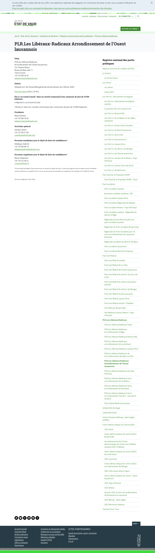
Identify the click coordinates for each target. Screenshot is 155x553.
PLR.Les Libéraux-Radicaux (106, 36)
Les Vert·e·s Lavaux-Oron (114, 144)
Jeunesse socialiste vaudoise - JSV (118, 193)
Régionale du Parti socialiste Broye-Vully (121, 227)
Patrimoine (73, 538)
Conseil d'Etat (20, 531)
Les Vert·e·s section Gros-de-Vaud (118, 165)
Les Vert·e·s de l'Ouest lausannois (118, 153)
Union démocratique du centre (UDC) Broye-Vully (120, 435)
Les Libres (107, 82)
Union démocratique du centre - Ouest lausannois (121, 477)
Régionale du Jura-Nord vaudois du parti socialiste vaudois (119, 221)
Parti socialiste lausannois (115, 246)
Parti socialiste (109, 184)
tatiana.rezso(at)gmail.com (26, 78)
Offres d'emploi (102, 16)
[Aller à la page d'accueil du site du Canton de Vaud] (40, 23)
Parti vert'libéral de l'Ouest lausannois (120, 270)
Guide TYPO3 (46, 540)
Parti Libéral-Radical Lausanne (117, 403)
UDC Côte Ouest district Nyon (117, 471)
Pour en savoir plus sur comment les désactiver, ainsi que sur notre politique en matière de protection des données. (62, 8)
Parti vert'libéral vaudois (114, 260)
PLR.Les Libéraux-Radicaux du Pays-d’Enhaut (119, 372)
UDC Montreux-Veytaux (114, 504)
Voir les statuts (21, 91)
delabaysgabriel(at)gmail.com (27, 149)
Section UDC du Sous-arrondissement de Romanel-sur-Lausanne (120, 493)
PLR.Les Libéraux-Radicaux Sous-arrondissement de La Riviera (118, 379)
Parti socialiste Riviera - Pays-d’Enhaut (120, 207)
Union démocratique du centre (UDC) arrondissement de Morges (120, 465)
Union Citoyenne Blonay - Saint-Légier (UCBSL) (119, 418)
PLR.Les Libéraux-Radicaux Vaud (118, 324)
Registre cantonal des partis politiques (76, 36)
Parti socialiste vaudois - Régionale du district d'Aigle (120, 213)
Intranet (44, 542)
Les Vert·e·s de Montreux (115, 170)
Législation (92, 16)
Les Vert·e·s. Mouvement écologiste (118, 96)
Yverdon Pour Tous (111, 509)
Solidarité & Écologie (111, 408)
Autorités (85, 16)
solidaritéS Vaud (110, 412)
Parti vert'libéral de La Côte (116, 265)
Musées (71, 536)
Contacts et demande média (53, 529)
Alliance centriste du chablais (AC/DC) (118, 68)
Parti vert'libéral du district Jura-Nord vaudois (120, 283)
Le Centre (107, 73)
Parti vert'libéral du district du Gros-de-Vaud (121, 275)
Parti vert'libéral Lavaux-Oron (116, 298)
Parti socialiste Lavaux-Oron (116, 198)
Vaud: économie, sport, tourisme (82, 533)
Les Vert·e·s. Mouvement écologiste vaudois (119, 102)
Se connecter (125, 16)
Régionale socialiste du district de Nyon (121, 242)
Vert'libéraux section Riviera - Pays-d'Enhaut (119, 314)
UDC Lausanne (110, 459)
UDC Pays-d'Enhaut (112, 483)
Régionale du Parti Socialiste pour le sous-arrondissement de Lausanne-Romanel (119, 234)
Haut (135, 524)
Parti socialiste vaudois (114, 189)
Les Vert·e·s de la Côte (113, 135)
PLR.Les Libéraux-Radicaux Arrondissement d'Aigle (115, 330)
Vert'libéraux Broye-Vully (114, 308)
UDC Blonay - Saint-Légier (115, 500)
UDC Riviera (109, 488)
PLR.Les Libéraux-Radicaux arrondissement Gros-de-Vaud (117, 342)
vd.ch (17, 36)
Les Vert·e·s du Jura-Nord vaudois (118, 125)
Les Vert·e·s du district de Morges (118, 149)
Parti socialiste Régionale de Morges (119, 203)
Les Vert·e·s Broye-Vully (114, 113)
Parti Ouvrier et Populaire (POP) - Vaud (120, 179)
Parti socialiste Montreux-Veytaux (118, 251)
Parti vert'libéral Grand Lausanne (118, 294)
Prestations (112, 16)
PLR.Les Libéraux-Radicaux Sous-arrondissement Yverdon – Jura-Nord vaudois (120, 396)
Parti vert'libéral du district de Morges (120, 289)
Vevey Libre (109, 92)
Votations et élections (49, 36)
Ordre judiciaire (21, 534)
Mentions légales (48, 537)
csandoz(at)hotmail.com (25, 135)
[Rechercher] (137, 16)
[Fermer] (152, 2)
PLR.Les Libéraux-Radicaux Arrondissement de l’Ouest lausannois (116, 364)
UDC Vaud (108, 429)
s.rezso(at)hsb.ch (22, 163)
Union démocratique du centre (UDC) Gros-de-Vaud (120, 453)
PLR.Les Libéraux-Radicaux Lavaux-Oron (121, 349)
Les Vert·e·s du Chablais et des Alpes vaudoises (119, 119)
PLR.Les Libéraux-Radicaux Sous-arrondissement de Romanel (118, 387)
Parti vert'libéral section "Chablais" (119, 303)
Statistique (19, 545)
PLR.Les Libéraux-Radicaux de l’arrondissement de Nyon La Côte (118, 354)
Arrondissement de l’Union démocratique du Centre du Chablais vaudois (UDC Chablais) (120, 444)
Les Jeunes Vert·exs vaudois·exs (117, 108)
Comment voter (21, 537)
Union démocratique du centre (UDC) (119, 424)
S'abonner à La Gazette (50, 531)
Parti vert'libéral (109, 256)
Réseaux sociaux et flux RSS (52, 534)
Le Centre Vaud (110, 78)
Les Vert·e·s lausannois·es (115, 139)
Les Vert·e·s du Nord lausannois (118, 130)
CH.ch (70, 541)
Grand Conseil (21, 529)
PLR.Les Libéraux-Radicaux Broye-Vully (120, 336)
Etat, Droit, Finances (29, 36)
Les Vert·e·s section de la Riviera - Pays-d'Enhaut (121, 159)
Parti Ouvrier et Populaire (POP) (116, 175)
